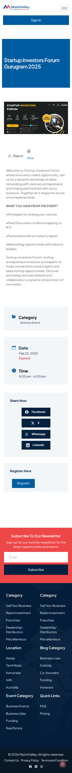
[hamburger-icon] (64, 8)
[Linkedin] (36, 766)
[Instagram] (41, 766)
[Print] (28, 151)
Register (23, 483)
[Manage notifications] (62, 764)
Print (30, 158)
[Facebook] (30, 766)
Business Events (30, 322)
